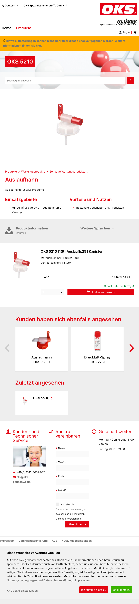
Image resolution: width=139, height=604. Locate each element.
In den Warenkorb (103, 292)
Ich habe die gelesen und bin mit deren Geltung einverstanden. (71, 511)
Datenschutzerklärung (33, 540)
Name (61, 448)
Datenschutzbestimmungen (71, 509)
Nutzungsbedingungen (77, 540)
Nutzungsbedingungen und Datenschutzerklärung (40, 580)
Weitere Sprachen (95, 228)
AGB (55, 540)
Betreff (62, 490)
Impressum (82, 580)
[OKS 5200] (41, 341)
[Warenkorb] (134, 32)
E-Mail (61, 476)
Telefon (62, 462)
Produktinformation (32, 230)
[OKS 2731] (97, 341)
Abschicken (75, 524)
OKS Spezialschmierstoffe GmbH (44, 5)
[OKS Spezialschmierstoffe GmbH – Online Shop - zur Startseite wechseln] (118, 14)
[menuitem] (46, 5)
